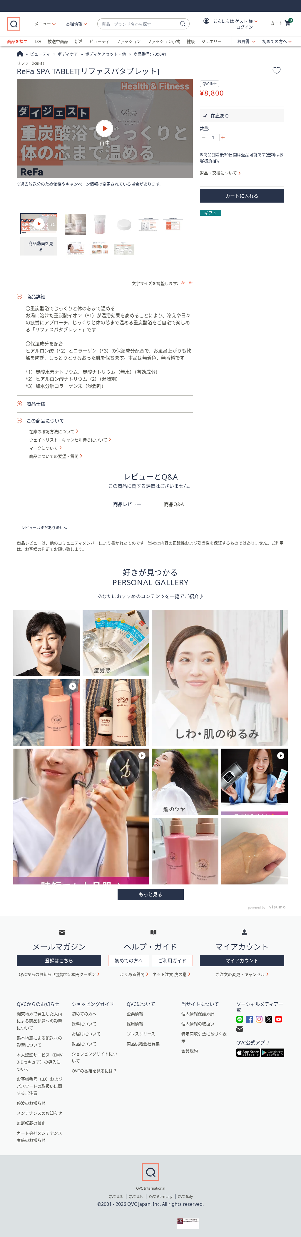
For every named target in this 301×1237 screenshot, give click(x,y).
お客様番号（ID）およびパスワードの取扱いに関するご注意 (39, 1086)
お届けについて (86, 1033)
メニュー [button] (42, 23)
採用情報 (135, 1023)
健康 (191, 41)
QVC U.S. (116, 1196)
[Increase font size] (183, 283)
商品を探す (17, 41)
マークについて (43, 448)
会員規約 (189, 1051)
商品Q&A (174, 504)
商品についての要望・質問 (53, 456)
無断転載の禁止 (31, 1123)
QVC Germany (160, 1196)
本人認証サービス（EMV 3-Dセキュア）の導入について (39, 1062)
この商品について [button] (45, 421)
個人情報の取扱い (197, 1023)
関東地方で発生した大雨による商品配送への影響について (39, 1021)
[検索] (183, 24)
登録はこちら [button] (59, 960)
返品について (84, 1043)
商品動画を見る (41, 246)
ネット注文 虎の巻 (170, 974)
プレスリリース (141, 1033)
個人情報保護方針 (197, 1013)
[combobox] (138, 24)
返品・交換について (218, 173)
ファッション (128, 41)
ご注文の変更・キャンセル (240, 974)
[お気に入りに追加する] (276, 71)
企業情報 (135, 1013)
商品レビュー (127, 504)
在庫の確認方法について (51, 431)
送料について (84, 1023)
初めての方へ (274, 41)
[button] (226, 24)
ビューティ (99, 41)
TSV (37, 41)
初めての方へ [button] (129, 960)
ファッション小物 (163, 41)
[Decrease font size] (190, 283)
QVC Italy (185, 1196)
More (151, 894)
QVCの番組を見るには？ (94, 1071)
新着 (79, 41)
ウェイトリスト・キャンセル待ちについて (68, 440)
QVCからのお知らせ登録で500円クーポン (57, 974)
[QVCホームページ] (20, 54)
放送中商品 (58, 41)
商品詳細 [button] (35, 296)
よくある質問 (132, 974)
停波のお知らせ (31, 1103)
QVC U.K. (136, 1196)
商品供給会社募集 (143, 1043)
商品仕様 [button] (35, 404)
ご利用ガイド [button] (172, 960)
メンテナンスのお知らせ (39, 1113)
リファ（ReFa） (32, 63)
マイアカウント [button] (241, 960)
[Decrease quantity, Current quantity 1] (203, 137)
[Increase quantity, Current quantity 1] (222, 137)
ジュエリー (211, 41)
